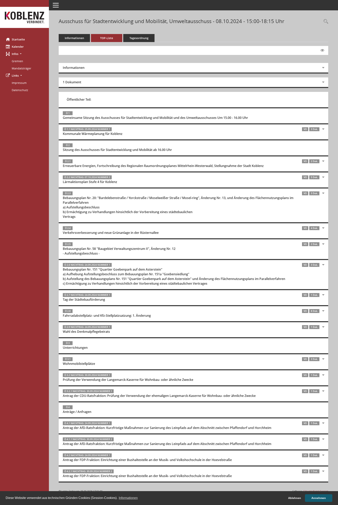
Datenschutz (20, 90)
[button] (24, 53)
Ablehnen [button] (294, 498)
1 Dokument (72, 82)
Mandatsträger (21, 68)
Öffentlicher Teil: (79, 99)
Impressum (19, 83)
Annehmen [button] (318, 498)
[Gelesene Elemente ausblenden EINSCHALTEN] (322, 50)
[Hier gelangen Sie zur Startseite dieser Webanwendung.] (24, 17)
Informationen (74, 38)
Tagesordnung (138, 38)
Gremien (17, 61)
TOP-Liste (106, 38)
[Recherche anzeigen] (325, 21)
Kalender (18, 46)
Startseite (18, 39)
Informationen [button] (128, 498)
